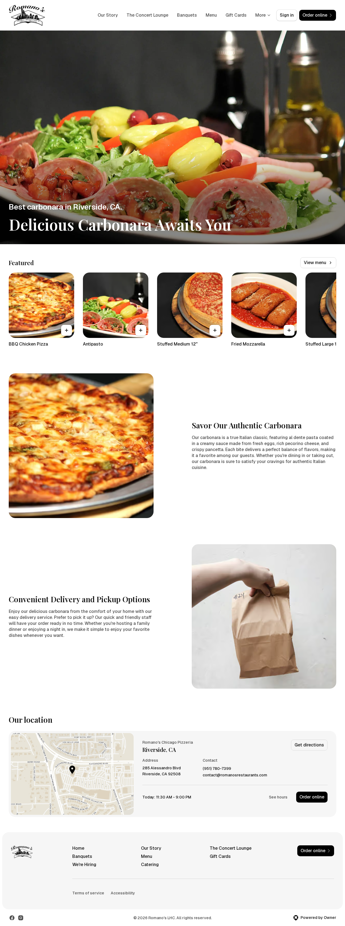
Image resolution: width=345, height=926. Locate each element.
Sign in (287, 15)
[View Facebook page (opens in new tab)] (12, 918)
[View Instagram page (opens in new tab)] (20, 918)
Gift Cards (236, 15)
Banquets (187, 15)
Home (78, 848)
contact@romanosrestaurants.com (235, 775)
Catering (150, 864)
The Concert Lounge (147, 15)
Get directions (309, 745)
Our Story (108, 15)
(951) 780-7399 (217, 768)
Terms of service (88, 893)
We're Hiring (84, 864)
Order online (311, 797)
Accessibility (123, 893)
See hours (278, 797)
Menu (211, 15)
